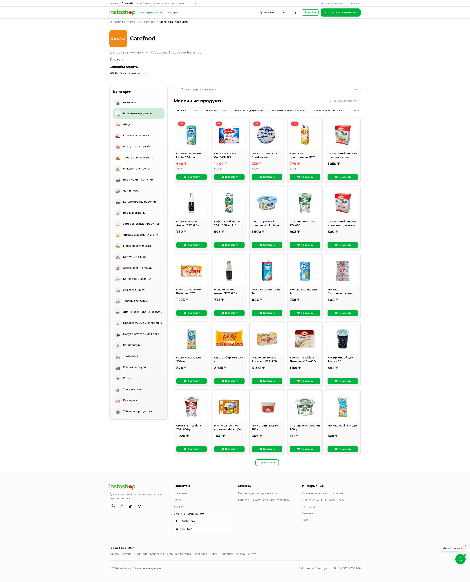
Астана (126, 554)
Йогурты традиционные (249, 110)
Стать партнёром (164, 3)
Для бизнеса (143, 3)
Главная (114, 3)
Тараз (214, 554)
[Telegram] (139, 506)
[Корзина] (296, 12)
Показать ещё (267, 462)
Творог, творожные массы (329, 110)
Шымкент (140, 554)
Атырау (240, 554)
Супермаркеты (151, 12)
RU (285, 12)
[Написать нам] (460, 559)
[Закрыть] (465, 546)
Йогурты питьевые (216, 110)
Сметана (357, 110)
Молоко (181, 110)
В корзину (193, 177)
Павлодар (200, 554)
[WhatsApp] (112, 506)
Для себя (127, 3)
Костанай (226, 554)
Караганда (157, 554)
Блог (194, 3)
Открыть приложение (340, 12)
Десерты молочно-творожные (288, 110)
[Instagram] (121, 506)
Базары (173, 12)
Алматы (114, 554)
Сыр (196, 110)
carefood (149, 22)
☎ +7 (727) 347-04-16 (347, 568)
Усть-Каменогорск (179, 554)
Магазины (133, 22)
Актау (252, 554)
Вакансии (182, 3)
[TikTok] (130, 506)
